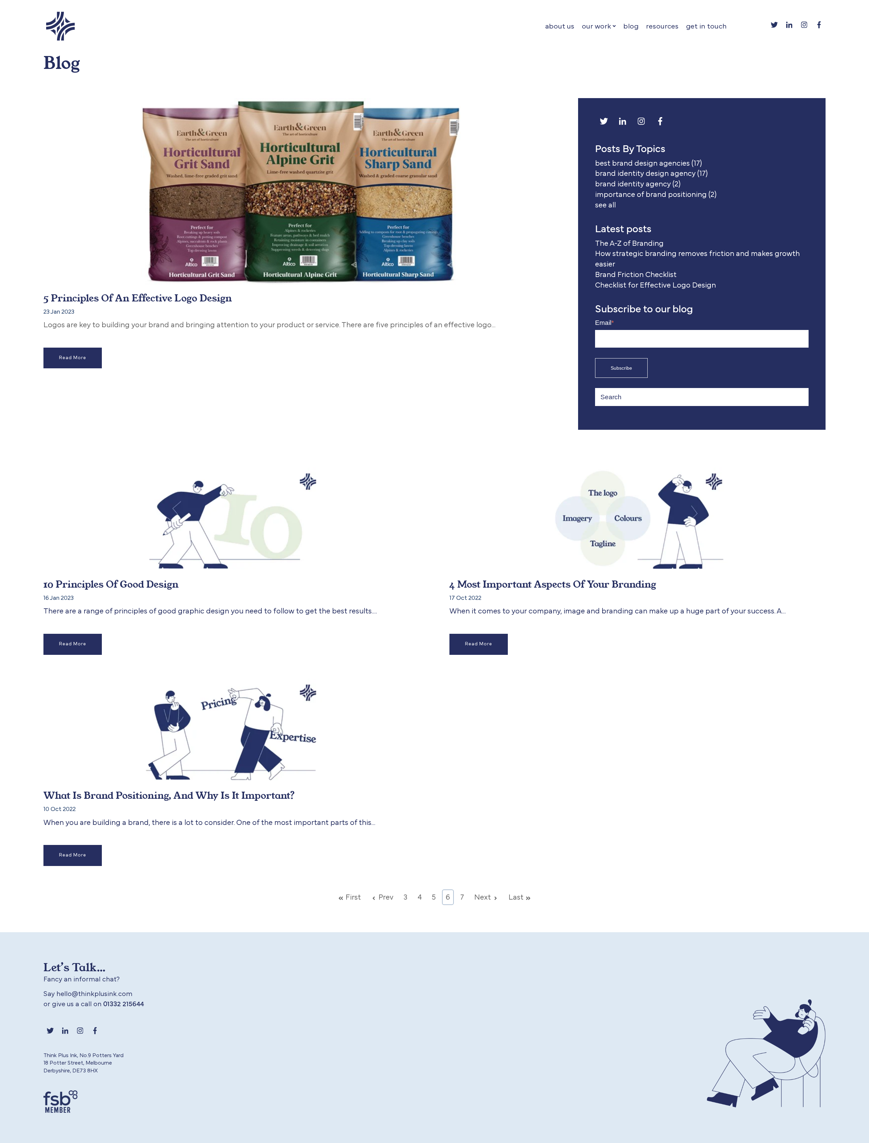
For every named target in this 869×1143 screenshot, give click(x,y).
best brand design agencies (648, 163)
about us (559, 26)
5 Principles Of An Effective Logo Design (137, 297)
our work (596, 26)
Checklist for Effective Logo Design (655, 285)
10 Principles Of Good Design (111, 584)
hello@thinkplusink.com (94, 994)
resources (662, 26)
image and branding (598, 611)
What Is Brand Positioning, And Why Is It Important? (169, 795)
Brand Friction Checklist (636, 274)
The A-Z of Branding (629, 243)
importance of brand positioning (656, 194)
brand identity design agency (651, 173)
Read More (72, 357)
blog (631, 26)
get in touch (706, 26)
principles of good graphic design (171, 611)
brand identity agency (638, 184)
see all (605, 205)
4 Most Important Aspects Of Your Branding (552, 584)
